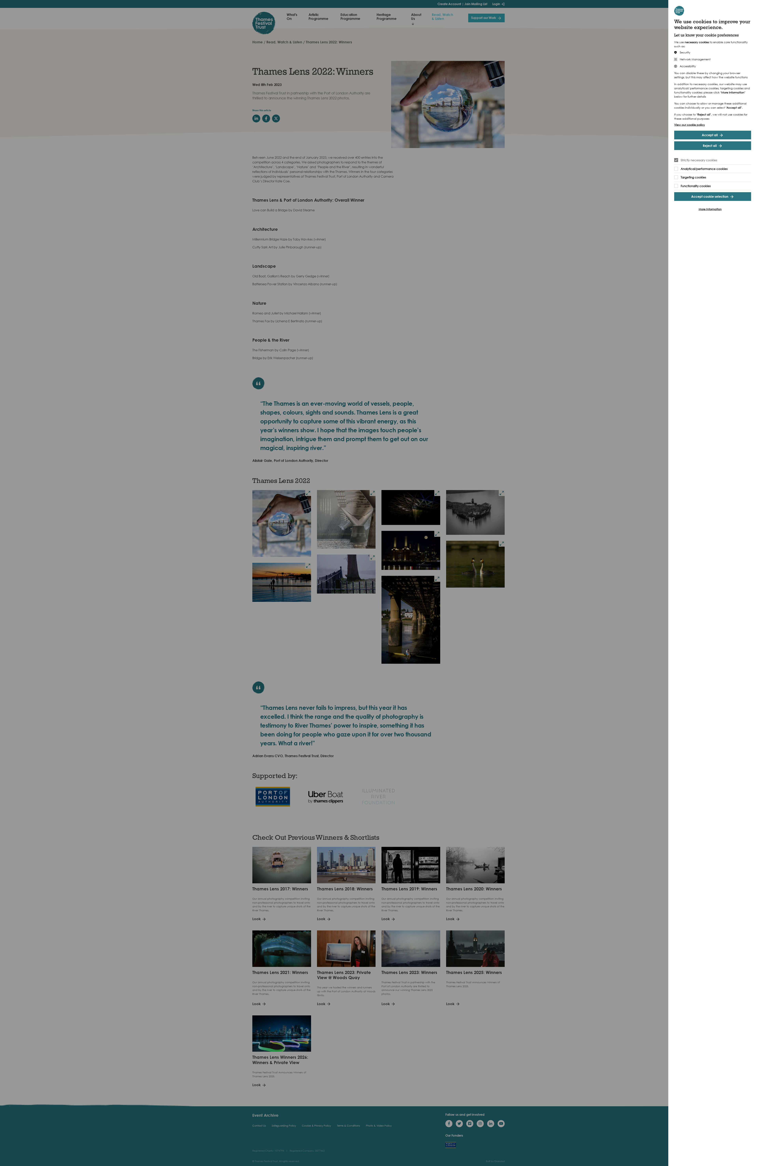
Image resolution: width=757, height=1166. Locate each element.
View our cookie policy (689, 124)
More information (710, 209)
